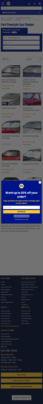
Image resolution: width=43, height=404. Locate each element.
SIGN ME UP (21, 212)
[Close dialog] (40, 182)
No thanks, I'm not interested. (21, 216)
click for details (25, 219)
